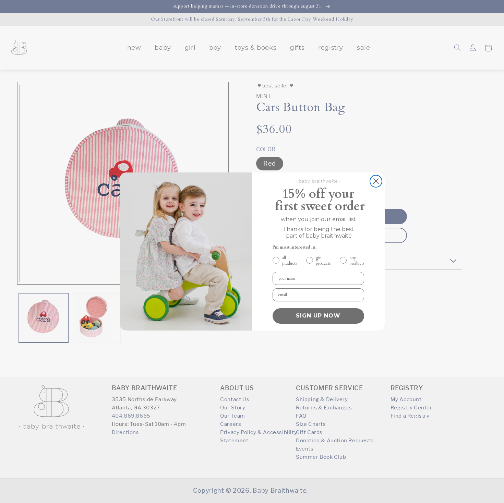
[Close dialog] (376, 181)
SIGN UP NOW (318, 315)
